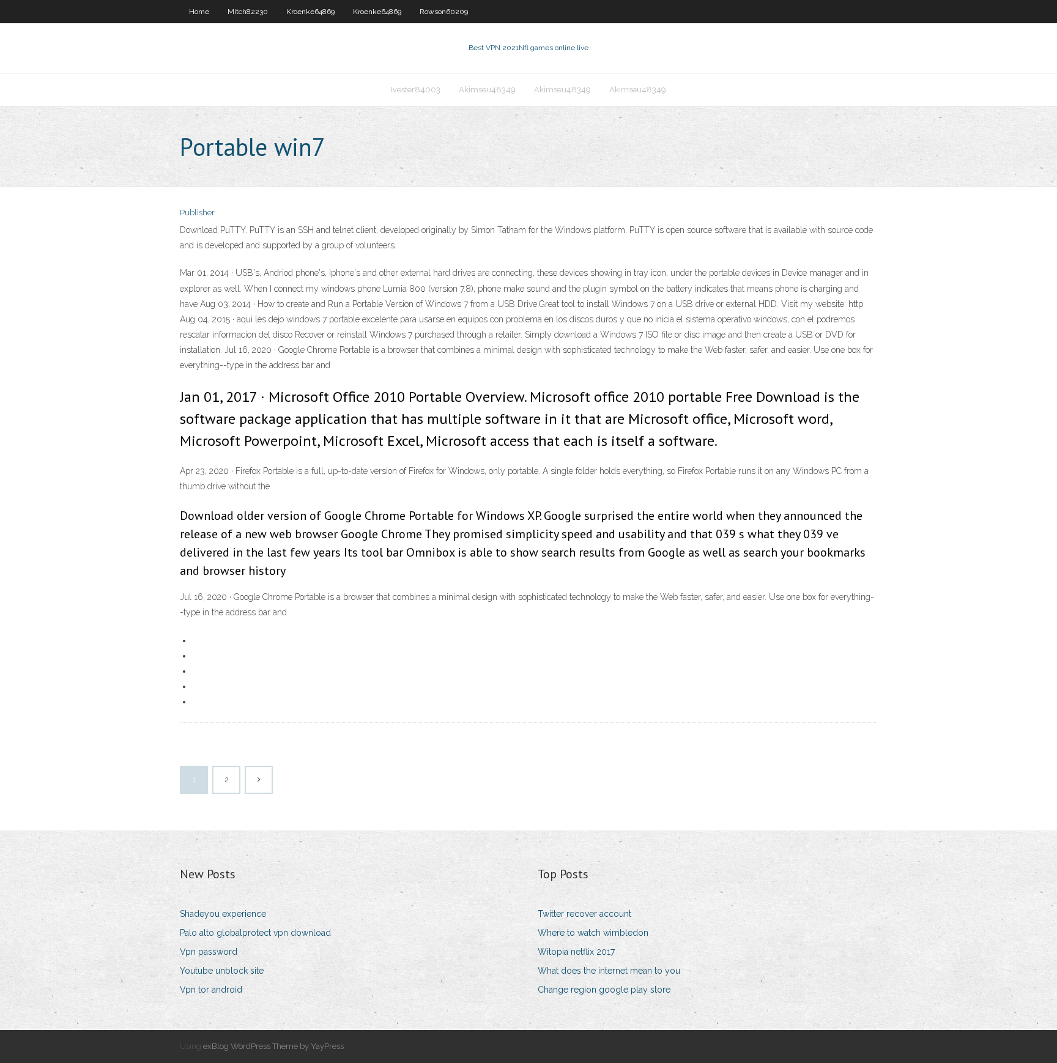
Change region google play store (604, 989)
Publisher (197, 212)
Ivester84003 (415, 89)
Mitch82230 (248, 11)
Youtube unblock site (222, 971)
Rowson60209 (444, 11)
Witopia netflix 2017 (576, 952)
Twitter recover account (584, 914)
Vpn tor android (211, 989)
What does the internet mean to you (609, 971)
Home (199, 11)
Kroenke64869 (310, 11)
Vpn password (208, 952)
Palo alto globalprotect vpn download (255, 933)
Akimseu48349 (487, 89)
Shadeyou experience (223, 914)
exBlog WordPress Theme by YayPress (273, 1046)
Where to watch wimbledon (593, 933)
